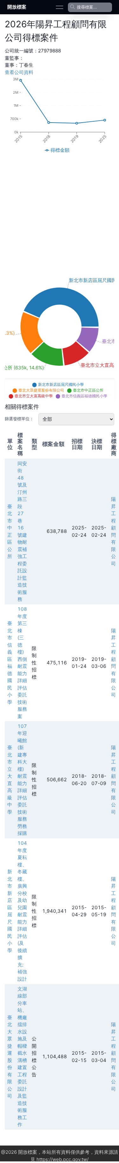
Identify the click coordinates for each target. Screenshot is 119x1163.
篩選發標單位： (19, 418)
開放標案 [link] (16, 7)
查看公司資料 (19, 72)
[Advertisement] (59, 214)
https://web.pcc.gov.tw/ (62, 1159)
